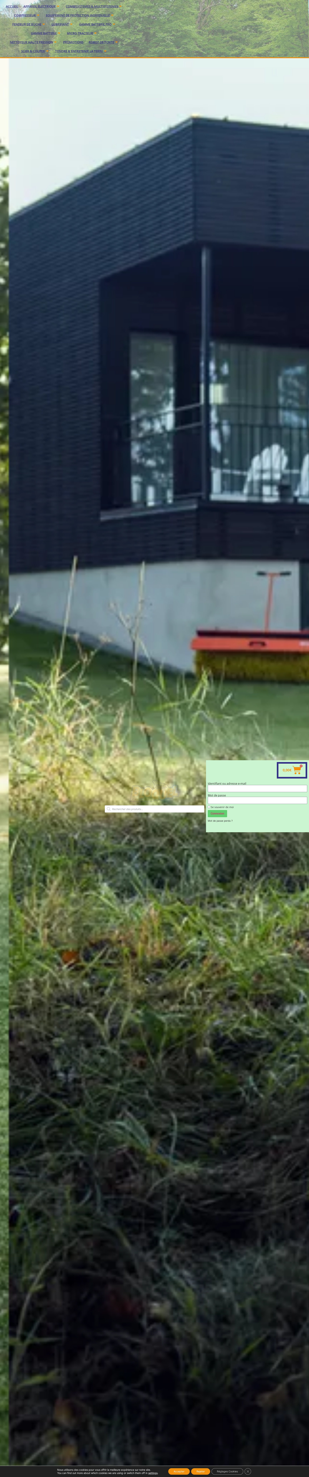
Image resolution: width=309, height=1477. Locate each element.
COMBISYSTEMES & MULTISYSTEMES (92, 6)
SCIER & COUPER (33, 51)
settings (153, 1472)
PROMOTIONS (73, 42)
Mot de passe (217, 795)
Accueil (12, 6)
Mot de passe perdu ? (220, 820)
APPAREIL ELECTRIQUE (40, 6)
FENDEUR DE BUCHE (26, 24)
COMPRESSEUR (25, 15)
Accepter (179, 1471)
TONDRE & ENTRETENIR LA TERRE (79, 51)
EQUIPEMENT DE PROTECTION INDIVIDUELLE (78, 15)
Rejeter (201, 1471)
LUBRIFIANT (60, 24)
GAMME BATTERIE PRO (95, 24)
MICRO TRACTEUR (80, 33)
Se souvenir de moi (222, 807)
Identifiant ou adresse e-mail (227, 783)
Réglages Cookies (227, 1471)
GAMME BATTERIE (44, 33)
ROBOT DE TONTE (101, 42)
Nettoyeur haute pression (31, 42)
